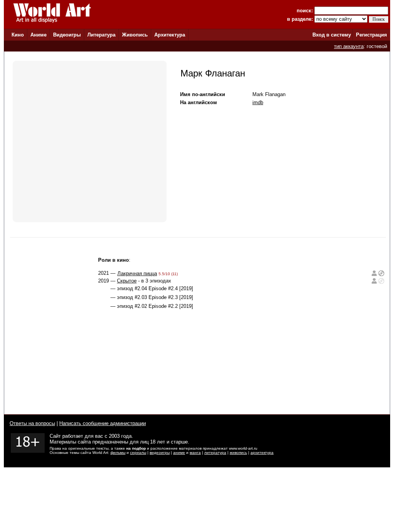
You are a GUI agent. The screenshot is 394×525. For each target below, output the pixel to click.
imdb (257, 102)
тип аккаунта (349, 46)
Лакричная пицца (137, 273)
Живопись (135, 35)
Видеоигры (67, 35)
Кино (18, 35)
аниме (179, 452)
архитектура (262, 452)
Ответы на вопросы (32, 423)
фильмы (117, 452)
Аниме (38, 35)
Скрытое (127, 281)
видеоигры (160, 452)
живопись (238, 452)
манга (195, 452)
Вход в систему (331, 35)
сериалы (138, 452)
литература (215, 452)
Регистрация (371, 35)
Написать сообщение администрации (102, 423)
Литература (101, 35)
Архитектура (169, 35)
